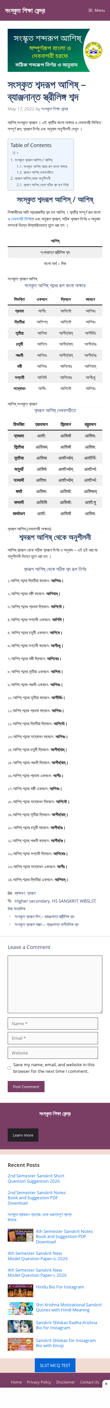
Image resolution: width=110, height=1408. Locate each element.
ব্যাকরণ (20, 893)
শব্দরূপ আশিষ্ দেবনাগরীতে (38, 172)
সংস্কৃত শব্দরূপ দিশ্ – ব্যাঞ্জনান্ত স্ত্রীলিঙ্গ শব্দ (44, 916)
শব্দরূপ (31, 893)
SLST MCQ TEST (55, 1365)
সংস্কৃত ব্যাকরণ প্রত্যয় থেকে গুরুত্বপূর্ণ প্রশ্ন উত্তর (40, 1216)
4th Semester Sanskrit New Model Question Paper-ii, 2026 (38, 1255)
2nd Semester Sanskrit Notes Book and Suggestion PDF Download (37, 1198)
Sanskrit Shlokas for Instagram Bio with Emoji (66, 1342)
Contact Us (89, 1382)
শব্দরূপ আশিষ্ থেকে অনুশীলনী (32, 178)
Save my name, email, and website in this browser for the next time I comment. (54, 1068)
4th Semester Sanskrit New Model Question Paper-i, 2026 (37, 1272)
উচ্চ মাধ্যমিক (17, 908)
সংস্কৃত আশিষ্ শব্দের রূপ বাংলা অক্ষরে (45, 166)
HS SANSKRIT (65, 901)
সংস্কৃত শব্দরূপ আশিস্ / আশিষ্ (33, 159)
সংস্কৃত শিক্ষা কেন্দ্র (25, 10)
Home (16, 1382)
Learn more (23, 1135)
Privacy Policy (39, 1382)
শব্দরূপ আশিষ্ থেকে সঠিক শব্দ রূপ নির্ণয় (46, 184)
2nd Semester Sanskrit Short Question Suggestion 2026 (36, 1178)
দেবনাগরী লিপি (20, 219)
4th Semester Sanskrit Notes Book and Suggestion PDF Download (64, 1236)
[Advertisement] (55, 1398)
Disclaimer (65, 1382)
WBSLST (88, 901)
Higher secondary (32, 901)
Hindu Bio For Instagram (60, 1287)
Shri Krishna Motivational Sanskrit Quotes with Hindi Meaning (69, 1307)
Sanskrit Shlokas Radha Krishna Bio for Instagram (66, 1325)
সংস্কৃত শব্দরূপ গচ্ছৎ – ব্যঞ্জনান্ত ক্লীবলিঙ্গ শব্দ (47, 924)
